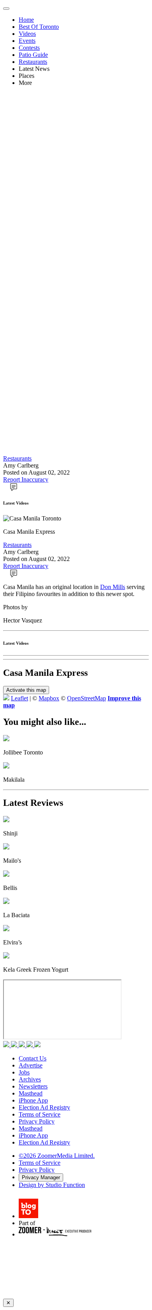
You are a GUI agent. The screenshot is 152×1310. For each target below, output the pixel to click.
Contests (29, 47)
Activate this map (26, 690)
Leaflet (19, 698)
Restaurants (33, 61)
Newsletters (33, 1086)
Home (26, 19)
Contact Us (32, 1058)
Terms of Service (39, 1114)
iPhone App (33, 1100)
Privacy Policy (37, 1121)
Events (27, 40)
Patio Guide (33, 54)
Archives (30, 1079)
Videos (27, 33)
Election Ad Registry (44, 1107)
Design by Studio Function (52, 1185)
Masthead (30, 1093)
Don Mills (112, 587)
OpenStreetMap (86, 698)
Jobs (24, 1072)
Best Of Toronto (39, 26)
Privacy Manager (41, 1177)
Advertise (30, 1065)
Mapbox (49, 698)
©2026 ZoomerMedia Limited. (57, 1155)
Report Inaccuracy (25, 479)
